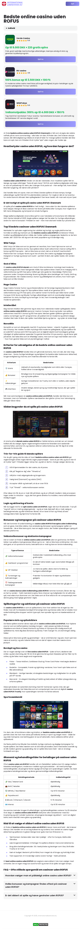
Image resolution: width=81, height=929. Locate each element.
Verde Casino (23, 38)
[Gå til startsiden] (12, 3)
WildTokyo (21, 103)
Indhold (11, 28)
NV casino (21, 70)
